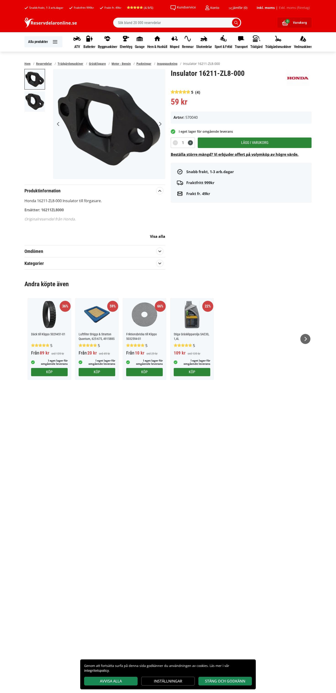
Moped (174, 47)
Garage (139, 47)
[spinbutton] (183, 142)
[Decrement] (175, 142)
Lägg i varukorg (254, 142)
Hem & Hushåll (157, 47)
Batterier (89, 47)
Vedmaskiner (303, 47)
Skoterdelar (204, 47)
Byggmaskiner (107, 47)
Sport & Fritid (223, 47)
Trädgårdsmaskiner (278, 47)
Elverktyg (126, 47)
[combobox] (177, 23)
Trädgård (256, 47)
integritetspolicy (96, 670)
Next (160, 124)
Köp (49, 372)
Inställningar (168, 681)
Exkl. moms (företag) (294, 7)
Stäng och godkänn (225, 681)
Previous (58, 124)
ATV (77, 47)
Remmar (187, 47)
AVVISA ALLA (111, 681)
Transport (241, 47)
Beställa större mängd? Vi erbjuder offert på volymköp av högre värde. (235, 154)
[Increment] (190, 142)
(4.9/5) (148, 7)
